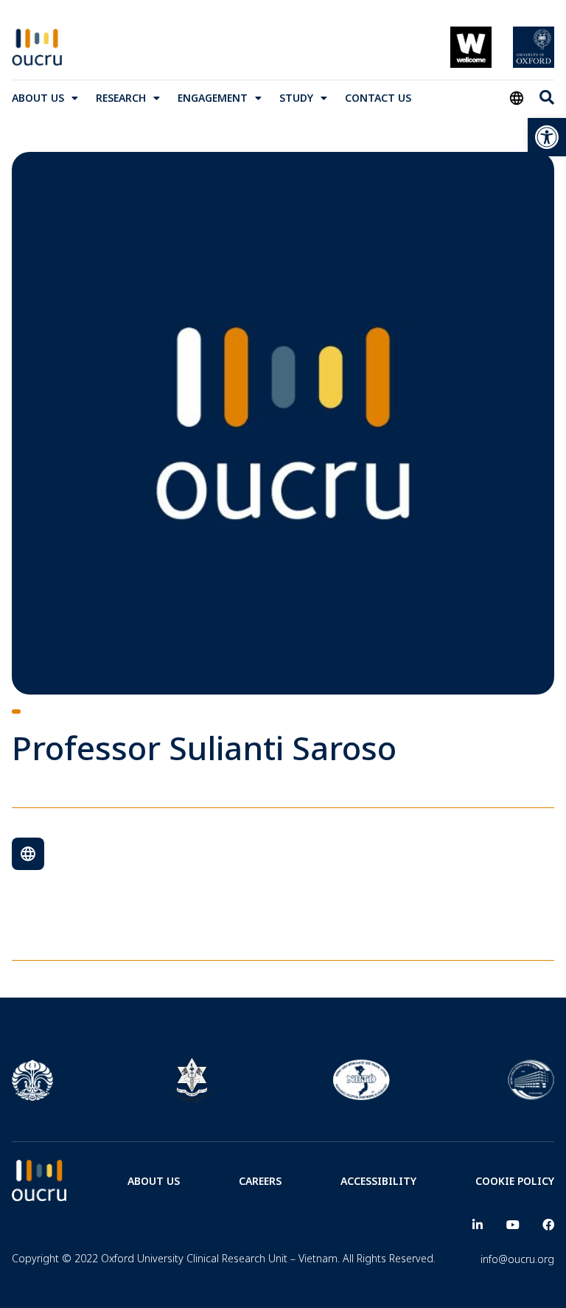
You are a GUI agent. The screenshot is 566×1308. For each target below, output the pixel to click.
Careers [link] (260, 1181)
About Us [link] (38, 98)
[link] (547, 137)
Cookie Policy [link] (514, 1181)
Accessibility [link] (378, 1181)
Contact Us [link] (378, 98)
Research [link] (121, 98)
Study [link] (296, 98)
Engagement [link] (213, 98)
